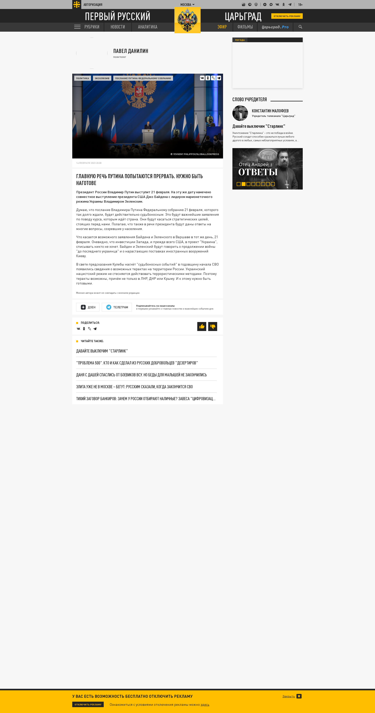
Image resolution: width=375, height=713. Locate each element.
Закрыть (288, 696)
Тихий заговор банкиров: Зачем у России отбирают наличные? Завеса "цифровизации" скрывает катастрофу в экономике (146, 398)
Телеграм (120, 307)
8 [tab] (274, 184)
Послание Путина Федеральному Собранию (143, 78)
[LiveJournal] (213, 78)
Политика (82, 78)
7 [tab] (269, 184)
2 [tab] (244, 184)
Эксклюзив (102, 78)
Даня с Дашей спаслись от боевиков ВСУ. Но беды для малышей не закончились (141, 374)
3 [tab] (249, 184)
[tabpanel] (267, 169)
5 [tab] (259, 184)
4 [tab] (254, 184)
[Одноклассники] (207, 78)
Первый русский (117, 16)
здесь (205, 704)
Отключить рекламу (287, 16)
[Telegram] (218, 78)
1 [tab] (239, 184)
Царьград (243, 16)
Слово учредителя (249, 99)
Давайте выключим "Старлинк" (102, 350)
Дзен (92, 307)
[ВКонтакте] (202, 78)
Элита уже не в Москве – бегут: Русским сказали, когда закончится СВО (134, 386)
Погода (240, 39)
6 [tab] (264, 184)
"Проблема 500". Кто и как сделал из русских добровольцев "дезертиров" (137, 362)
